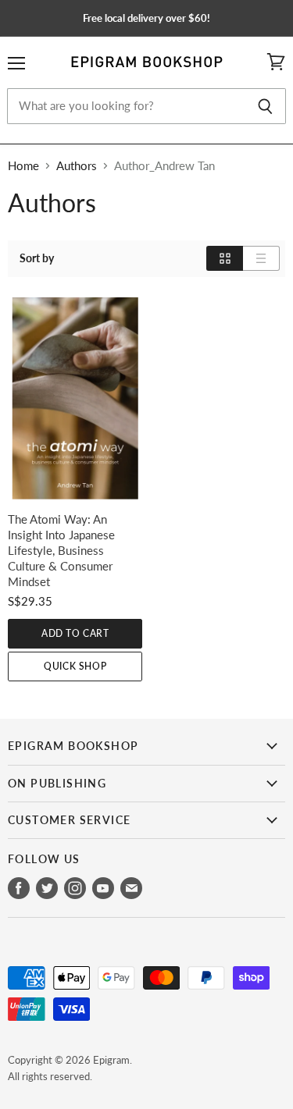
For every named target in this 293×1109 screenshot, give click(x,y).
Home (23, 165)
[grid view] (224, 258)
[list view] (261, 258)
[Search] (265, 106)
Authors (76, 165)
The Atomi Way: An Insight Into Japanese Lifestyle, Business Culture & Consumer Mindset (61, 550)
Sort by (37, 258)
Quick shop (75, 666)
